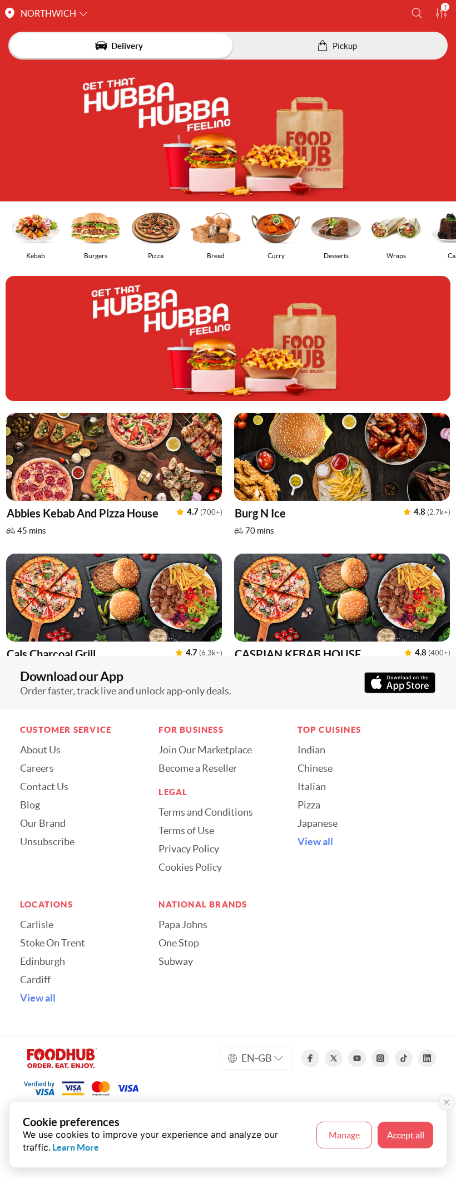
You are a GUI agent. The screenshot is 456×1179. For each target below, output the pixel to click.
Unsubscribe (47, 841)
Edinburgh (42, 961)
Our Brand (43, 823)
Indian (311, 750)
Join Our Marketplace (205, 750)
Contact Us (44, 786)
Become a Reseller (197, 768)
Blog (30, 805)
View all (315, 841)
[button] (416, 13)
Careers (37, 768)
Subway (175, 961)
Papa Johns (182, 924)
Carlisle (36, 924)
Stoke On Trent (52, 943)
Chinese (315, 768)
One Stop (178, 943)
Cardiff (35, 979)
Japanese (318, 823)
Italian (312, 786)
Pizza (309, 805)
